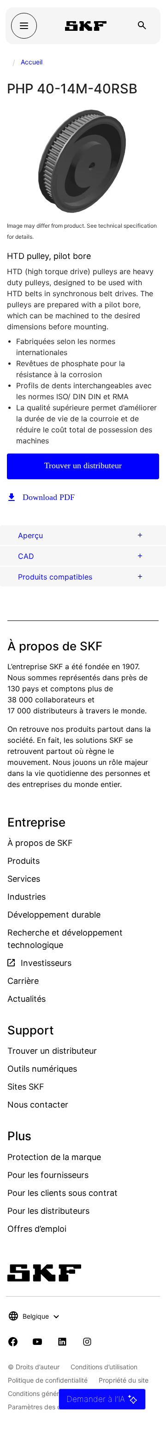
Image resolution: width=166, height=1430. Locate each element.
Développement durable (54, 914)
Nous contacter (37, 1104)
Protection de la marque (54, 1157)
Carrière (23, 981)
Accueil (31, 62)
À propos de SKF (40, 843)
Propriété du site (123, 1380)
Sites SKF (25, 1086)
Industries (26, 897)
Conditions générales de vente (54, 1393)
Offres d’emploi (36, 1229)
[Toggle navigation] (24, 25)
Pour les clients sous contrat (62, 1193)
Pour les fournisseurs (48, 1175)
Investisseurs (44, 963)
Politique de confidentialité (48, 1380)
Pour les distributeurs (48, 1211)
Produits (23, 861)
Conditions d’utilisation (104, 1367)
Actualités (26, 999)
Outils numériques (42, 1069)
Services (23, 879)
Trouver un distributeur (83, 465)
